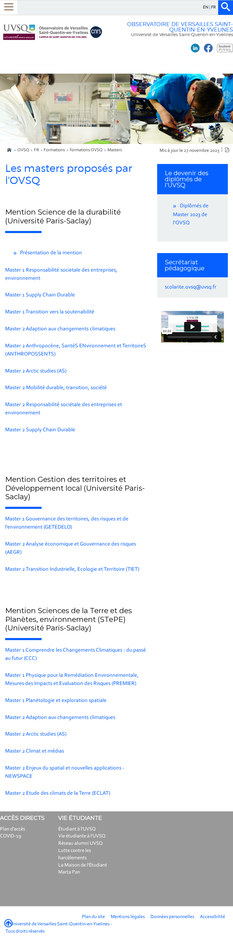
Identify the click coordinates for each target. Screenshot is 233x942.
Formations (54, 150)
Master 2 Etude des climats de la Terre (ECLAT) (57, 793)
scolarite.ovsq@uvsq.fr (190, 287)
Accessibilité (212, 916)
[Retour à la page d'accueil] (52, 32)
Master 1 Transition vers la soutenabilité (49, 312)
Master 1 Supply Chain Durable (40, 295)
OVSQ (23, 150)
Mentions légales (128, 916)
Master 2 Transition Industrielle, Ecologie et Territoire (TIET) (72, 569)
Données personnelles (172, 916)
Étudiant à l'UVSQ (77, 829)
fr (213, 7)
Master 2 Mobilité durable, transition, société (56, 388)
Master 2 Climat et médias (34, 751)
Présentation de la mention (51, 253)
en (206, 7)
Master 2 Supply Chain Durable (40, 430)
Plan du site (93, 916)
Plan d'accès (12, 829)
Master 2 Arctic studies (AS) (35, 371)
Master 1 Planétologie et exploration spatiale (55, 700)
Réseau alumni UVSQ (80, 843)
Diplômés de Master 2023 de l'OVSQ (190, 214)
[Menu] (8, 7)
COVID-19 (10, 836)
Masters (114, 150)
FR (36, 150)
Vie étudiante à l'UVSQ (82, 836)
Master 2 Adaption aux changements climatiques (60, 329)
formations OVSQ (86, 150)
